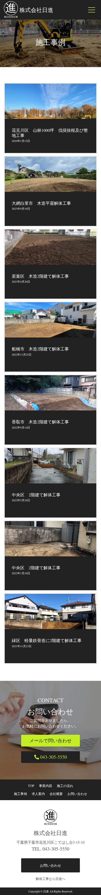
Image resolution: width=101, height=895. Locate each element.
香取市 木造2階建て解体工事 (40, 422)
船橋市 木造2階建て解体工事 (40, 349)
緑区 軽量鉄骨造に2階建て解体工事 (47, 640)
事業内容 (45, 785)
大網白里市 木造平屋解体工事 (41, 203)
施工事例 (20, 793)
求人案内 (38, 793)
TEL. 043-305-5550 (50, 849)
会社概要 (56, 793)
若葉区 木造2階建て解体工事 (40, 276)
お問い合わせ (77, 793)
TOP (31, 785)
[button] (50, 741)
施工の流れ (65, 785)
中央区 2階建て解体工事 (36, 495)
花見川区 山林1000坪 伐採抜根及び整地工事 (50, 132)
